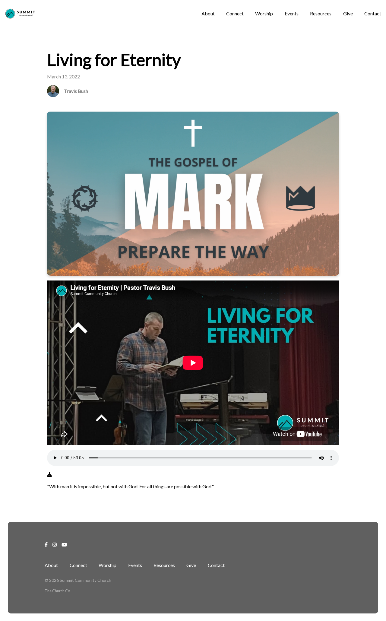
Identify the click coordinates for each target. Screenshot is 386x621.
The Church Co (57, 590)
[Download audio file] (49, 474)
